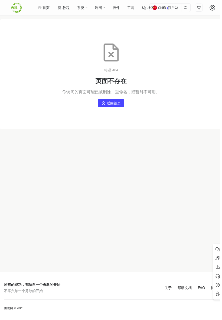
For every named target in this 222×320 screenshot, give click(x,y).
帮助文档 (185, 287)
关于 (168, 287)
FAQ (201, 287)
